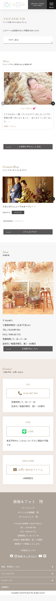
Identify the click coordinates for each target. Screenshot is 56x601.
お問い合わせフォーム (30, 469)
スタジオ (18, 212)
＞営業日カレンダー (28, 550)
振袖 (20, 556)
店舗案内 (5, 587)
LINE (31, 431)
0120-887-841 (30, 393)
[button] (53, 103)
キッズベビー (30, 556)
